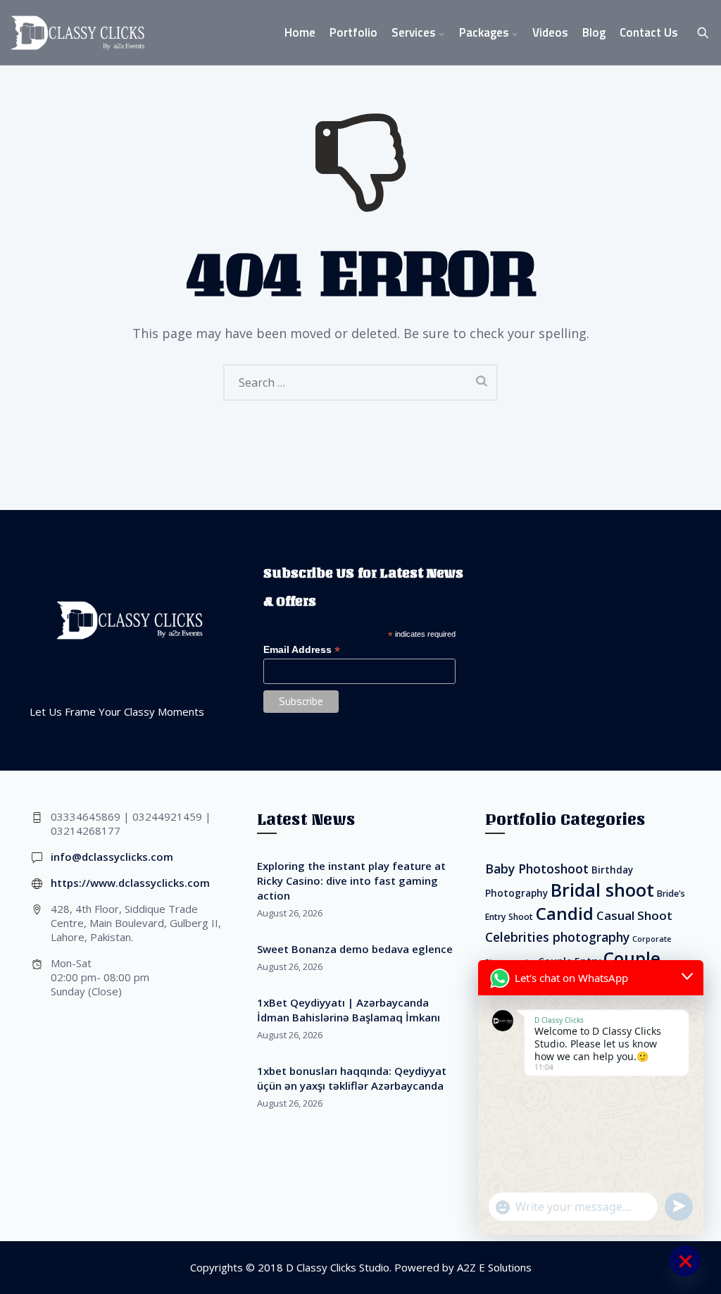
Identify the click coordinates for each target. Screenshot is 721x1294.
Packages (484, 32)
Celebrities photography (557, 936)
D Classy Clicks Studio (337, 1267)
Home (299, 32)
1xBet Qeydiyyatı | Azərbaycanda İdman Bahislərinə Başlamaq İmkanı (348, 1009)
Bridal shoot (602, 890)
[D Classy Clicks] (77, 33)
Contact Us (649, 32)
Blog (594, 32)
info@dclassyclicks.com (112, 857)
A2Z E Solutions (494, 1267)
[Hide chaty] (685, 1260)
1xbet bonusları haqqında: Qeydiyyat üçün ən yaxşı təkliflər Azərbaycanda (351, 1078)
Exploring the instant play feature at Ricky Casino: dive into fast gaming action (351, 880)
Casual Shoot (634, 915)
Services (413, 32)
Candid (565, 913)
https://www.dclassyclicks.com (130, 883)
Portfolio (353, 32)
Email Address (301, 650)
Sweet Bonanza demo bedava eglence (355, 949)
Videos (550, 32)
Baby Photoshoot (537, 868)
